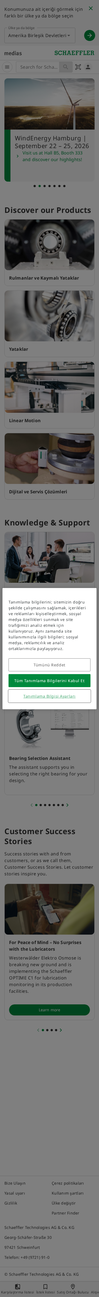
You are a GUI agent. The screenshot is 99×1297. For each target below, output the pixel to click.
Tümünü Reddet (49, 664)
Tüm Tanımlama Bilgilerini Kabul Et (49, 680)
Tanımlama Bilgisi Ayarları (49, 696)
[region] (49, 648)
